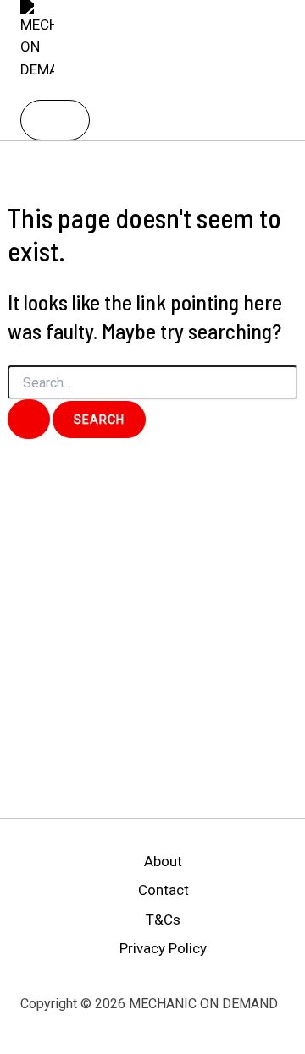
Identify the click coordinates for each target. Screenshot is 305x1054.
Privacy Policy (163, 948)
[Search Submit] (29, 419)
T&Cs (163, 919)
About (163, 861)
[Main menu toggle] (55, 120)
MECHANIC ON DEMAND (84, 89)
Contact (163, 889)
